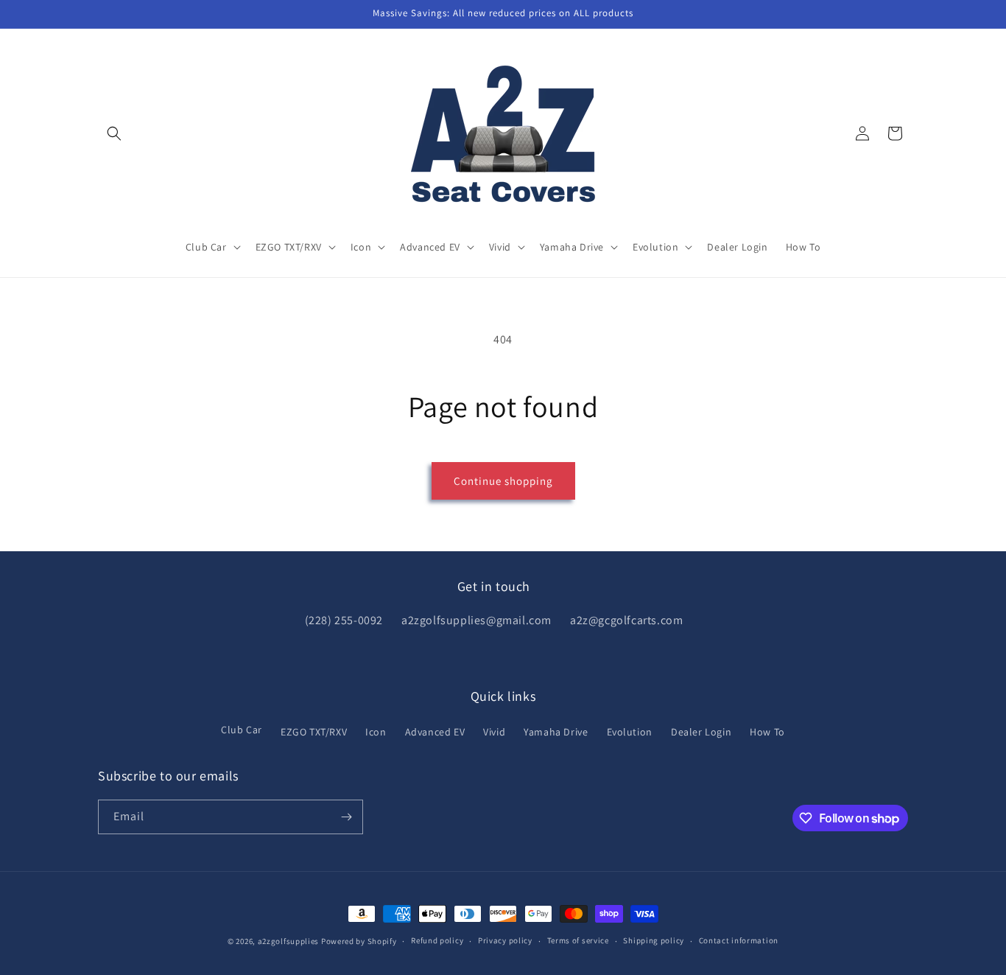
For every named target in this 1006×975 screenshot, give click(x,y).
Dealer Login (701, 731)
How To (767, 731)
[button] (114, 133)
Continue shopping (503, 481)
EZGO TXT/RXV (314, 731)
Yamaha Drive (556, 731)
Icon (375, 731)
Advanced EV (435, 731)
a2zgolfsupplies (289, 941)
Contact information (738, 940)
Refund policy (437, 940)
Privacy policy (505, 940)
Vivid (494, 731)
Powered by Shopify (359, 941)
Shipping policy (653, 940)
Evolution (630, 731)
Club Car (241, 729)
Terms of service (578, 940)
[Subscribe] (346, 817)
